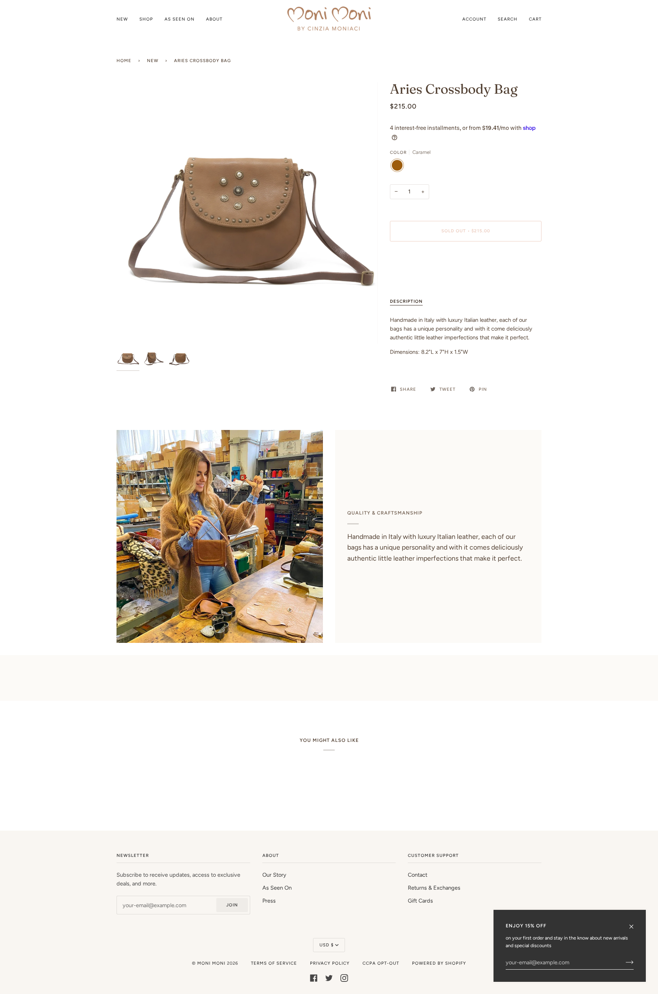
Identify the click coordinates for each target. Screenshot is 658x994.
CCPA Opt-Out (381, 963)
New (152, 60)
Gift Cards (420, 900)
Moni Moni (211, 963)
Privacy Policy (330, 963)
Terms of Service (274, 963)
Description (406, 301)
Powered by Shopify (439, 963)
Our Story (274, 874)
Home (124, 60)
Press (269, 900)
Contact (417, 874)
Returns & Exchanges (434, 887)
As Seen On (277, 887)
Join (232, 905)
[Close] (634, 923)
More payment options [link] (418, 277)
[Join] (623, 962)
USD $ (326, 945)
